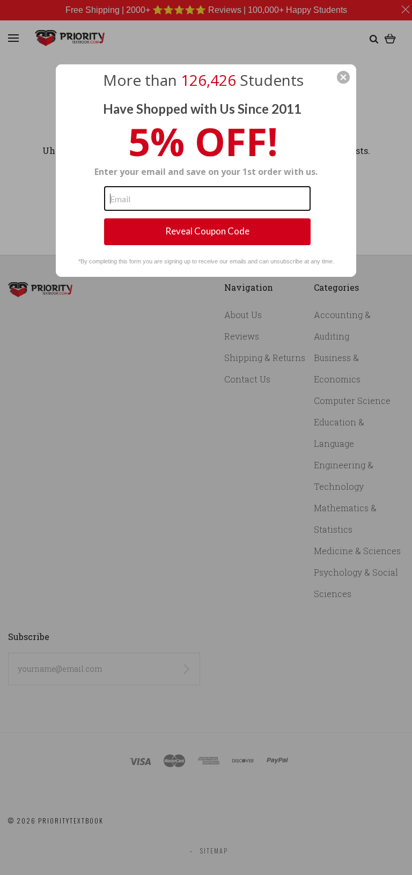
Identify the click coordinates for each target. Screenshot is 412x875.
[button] (343, 77)
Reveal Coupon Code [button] (207, 231)
